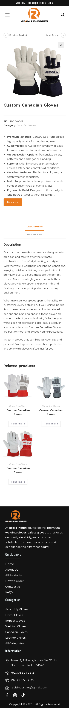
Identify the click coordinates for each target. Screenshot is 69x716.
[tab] (35, 227)
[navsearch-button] (63, 14)
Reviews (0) (34, 234)
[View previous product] (6, 35)
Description (35, 226)
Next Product (53, 35)
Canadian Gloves (26, 125)
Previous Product (18, 35)
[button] (8, 15)
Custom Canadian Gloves (18, 412)
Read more (18, 423)
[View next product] (63, 35)
